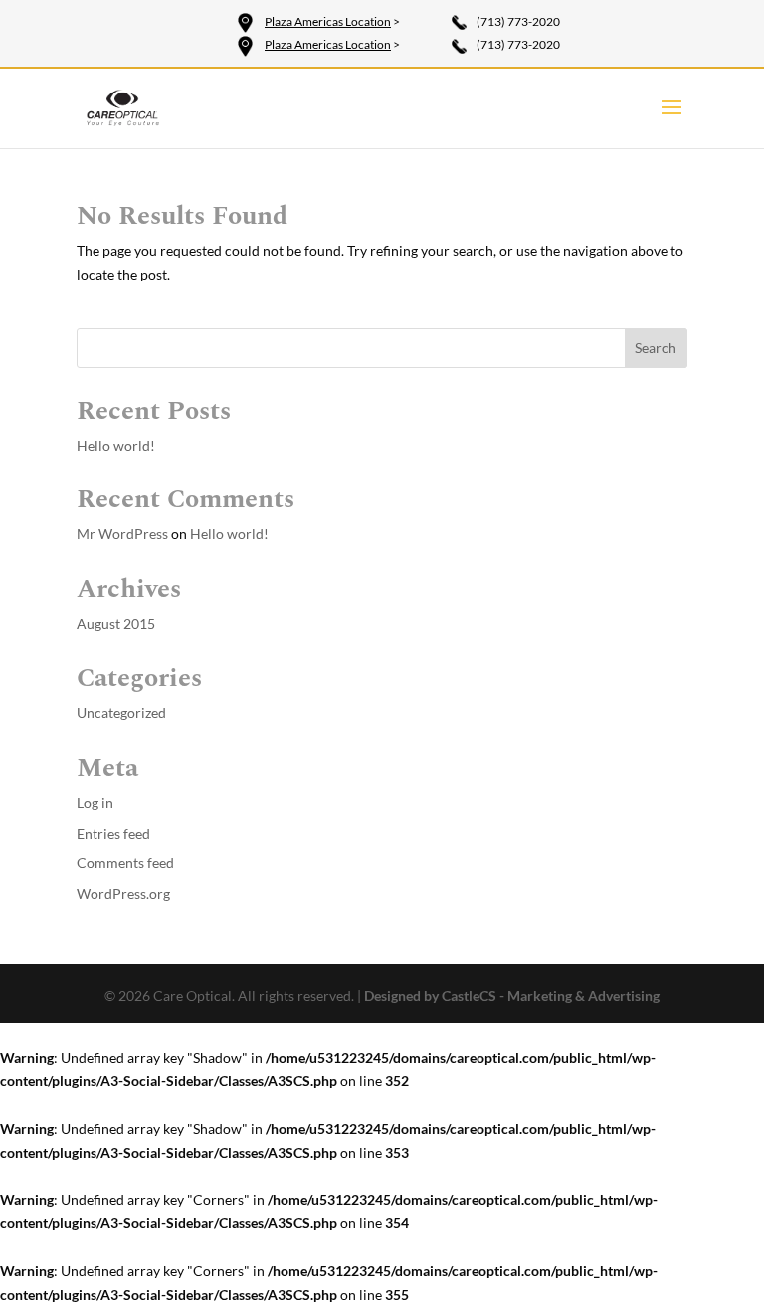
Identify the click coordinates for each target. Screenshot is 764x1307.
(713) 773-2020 (518, 21)
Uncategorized (121, 712)
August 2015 (116, 623)
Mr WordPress (122, 533)
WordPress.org (123, 893)
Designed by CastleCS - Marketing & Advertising (512, 995)
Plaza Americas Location (328, 21)
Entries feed (113, 833)
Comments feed (125, 862)
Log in (95, 802)
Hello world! (116, 445)
